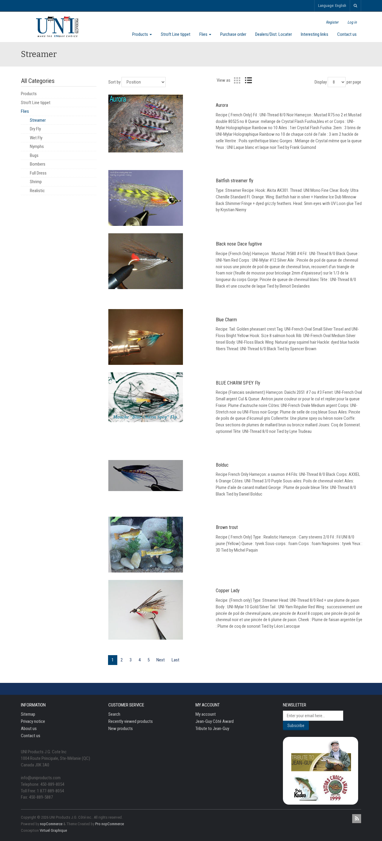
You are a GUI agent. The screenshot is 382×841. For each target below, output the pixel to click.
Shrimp (36, 181)
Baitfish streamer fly (234, 180)
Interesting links (314, 34)
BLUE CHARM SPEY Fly (238, 383)
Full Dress (38, 173)
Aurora (222, 105)
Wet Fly (36, 138)
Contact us (347, 34)
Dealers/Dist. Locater (273, 34)
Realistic (37, 190)
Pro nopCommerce (109, 824)
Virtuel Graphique (53, 830)
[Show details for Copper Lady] (158, 610)
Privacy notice (33, 721)
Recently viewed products (130, 721)
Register (332, 22)
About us (29, 728)
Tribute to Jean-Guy (212, 728)
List (248, 80)
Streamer (38, 120)
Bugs (34, 155)
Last (175, 660)
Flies (203, 34)
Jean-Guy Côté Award (214, 721)
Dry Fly (35, 129)
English (340, 5)
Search (114, 714)
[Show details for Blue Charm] (158, 337)
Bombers (37, 164)
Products (140, 34)
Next (160, 660)
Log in (352, 22)
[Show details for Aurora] (158, 123)
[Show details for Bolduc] (158, 475)
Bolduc (222, 465)
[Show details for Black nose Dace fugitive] (158, 261)
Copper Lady (228, 590)
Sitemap (28, 714)
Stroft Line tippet (175, 34)
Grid (237, 80)
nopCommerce (51, 824)
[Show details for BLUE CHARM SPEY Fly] (158, 397)
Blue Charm (226, 319)
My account (205, 714)
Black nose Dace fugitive (239, 244)
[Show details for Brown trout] (158, 545)
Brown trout (227, 527)
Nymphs (37, 146)
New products (120, 728)
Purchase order (233, 34)
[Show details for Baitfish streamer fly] (158, 198)
